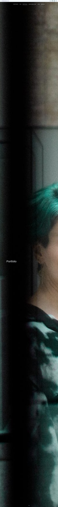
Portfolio (25, 4)
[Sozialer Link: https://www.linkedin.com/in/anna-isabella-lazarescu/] (53, 1)
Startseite (15, 4)
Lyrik (38, 4)
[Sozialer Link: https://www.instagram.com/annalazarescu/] (56, 1)
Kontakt (43, 4)
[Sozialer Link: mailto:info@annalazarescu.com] (51, 1)
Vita (20, 4)
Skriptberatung (32, 4)
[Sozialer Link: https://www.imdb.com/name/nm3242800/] (54, 1)
